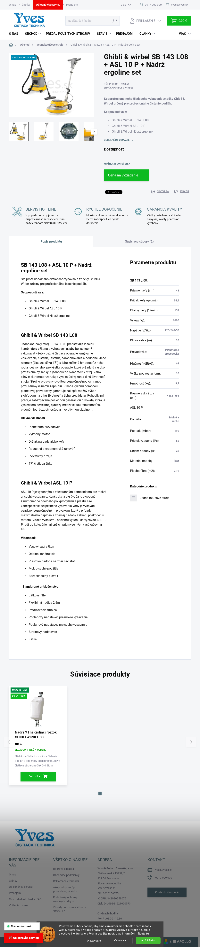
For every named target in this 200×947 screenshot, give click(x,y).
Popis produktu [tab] (51, 241)
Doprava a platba (63, 868)
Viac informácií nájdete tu (132, 933)
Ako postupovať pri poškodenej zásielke (65, 889)
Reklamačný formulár (66, 881)
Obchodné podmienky (66, 875)
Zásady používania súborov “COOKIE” (70, 909)
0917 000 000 (163, 877)
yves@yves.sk (163, 869)
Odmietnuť (120, 940)
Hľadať (115, 20)
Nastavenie (94, 940)
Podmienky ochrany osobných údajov (65, 899)
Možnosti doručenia (117, 163)
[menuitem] (15, 34)
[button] (100, 793)
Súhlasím (150, 940)
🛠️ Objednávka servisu (24, 938)
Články (26, 4)
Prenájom (72, 4)
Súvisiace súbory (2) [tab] (139, 241)
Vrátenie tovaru (18, 905)
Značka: (118, 87)
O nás (12, 4)
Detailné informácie (116, 140)
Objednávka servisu (48, 4)
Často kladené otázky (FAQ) (26, 899)
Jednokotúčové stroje (154, 498)
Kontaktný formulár (167, 892)
